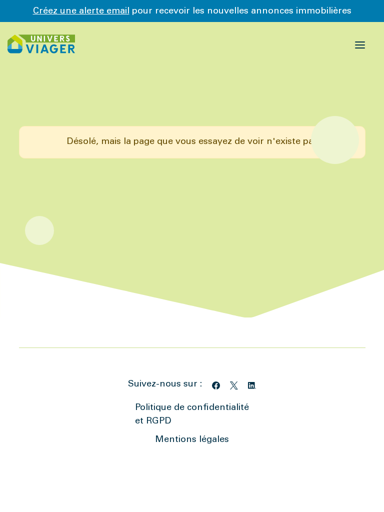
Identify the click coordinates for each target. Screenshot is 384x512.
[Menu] (360, 44)
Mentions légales (192, 440)
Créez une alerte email (81, 11)
